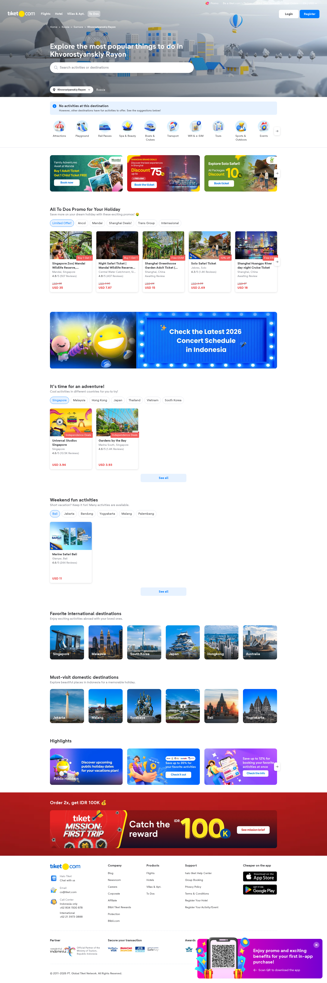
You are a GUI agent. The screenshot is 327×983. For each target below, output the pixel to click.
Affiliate (112, 900)
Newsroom (114, 880)
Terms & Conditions (197, 893)
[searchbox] (124, 67)
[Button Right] (277, 131)
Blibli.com (114, 921)
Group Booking (194, 880)
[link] (289, 14)
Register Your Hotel (196, 900)
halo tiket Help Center (198, 873)
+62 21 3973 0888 (71, 917)
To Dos (150, 893)
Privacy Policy (193, 887)
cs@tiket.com (68, 892)
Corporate (114, 893)
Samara (78, 27)
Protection (114, 914)
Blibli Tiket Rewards (268, 3)
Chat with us (67, 880)
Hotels (150, 880)
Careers (112, 887)
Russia (65, 27)
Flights (150, 873)
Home (53, 27)
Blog (110, 873)
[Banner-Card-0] (163, 340)
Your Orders (291, 3)
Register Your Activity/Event (201, 907)
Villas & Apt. (153, 887)
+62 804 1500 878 (71, 907)
